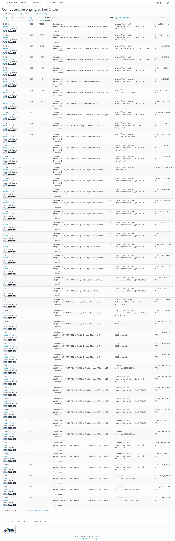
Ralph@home (10, 2)
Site (62, 2)
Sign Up (158, 2)
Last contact (160, 18)
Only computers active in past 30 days (33, 13)
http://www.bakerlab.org (87, 538)
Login (167, 2)
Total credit (41, 19)
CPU (54, 18)
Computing (36, 2)
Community (50, 2)
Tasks (12, 26)
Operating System (123, 18)
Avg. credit (30, 19)
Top (169, 521)
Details (5, 26)
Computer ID (8, 18)
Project (24, 2)
